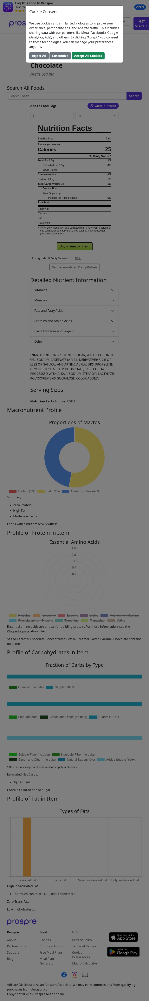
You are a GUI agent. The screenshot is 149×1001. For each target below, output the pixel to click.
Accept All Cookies (88, 56)
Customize (60, 56)
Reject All (39, 56)
